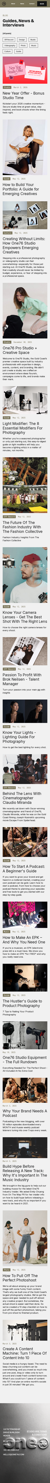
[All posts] (7, 33)
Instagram (41, 1443)
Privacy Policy (38, 1439)
